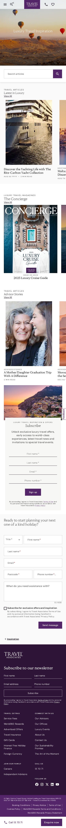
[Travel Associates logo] (13, 659)
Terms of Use (48, 502)
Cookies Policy (14, 809)
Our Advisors (42, 718)
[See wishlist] (53, 4)
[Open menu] (5, 4)
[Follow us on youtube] (57, 784)
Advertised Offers (13, 729)
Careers (8, 768)
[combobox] (33, 74)
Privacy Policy (40, 505)
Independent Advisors (15, 774)
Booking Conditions (21, 805)
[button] (57, 73)
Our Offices (41, 723)
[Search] (11, 4)
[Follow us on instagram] (42, 784)
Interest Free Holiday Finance (15, 747)
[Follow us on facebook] (37, 784)
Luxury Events (42, 729)
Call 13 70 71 (16, 822)
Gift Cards (9, 740)
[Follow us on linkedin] (52, 784)
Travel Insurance (12, 734)
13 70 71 (47, 4)
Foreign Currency (13, 753)
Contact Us (41, 740)
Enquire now (51, 822)
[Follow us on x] (47, 784)
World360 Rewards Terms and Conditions (42, 809)
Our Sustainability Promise (44, 747)
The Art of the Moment (47, 753)
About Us (40, 734)
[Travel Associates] (32, 4)
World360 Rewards (14, 723)
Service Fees (10, 718)
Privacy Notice (39, 805)
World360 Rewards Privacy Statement (45, 813)
